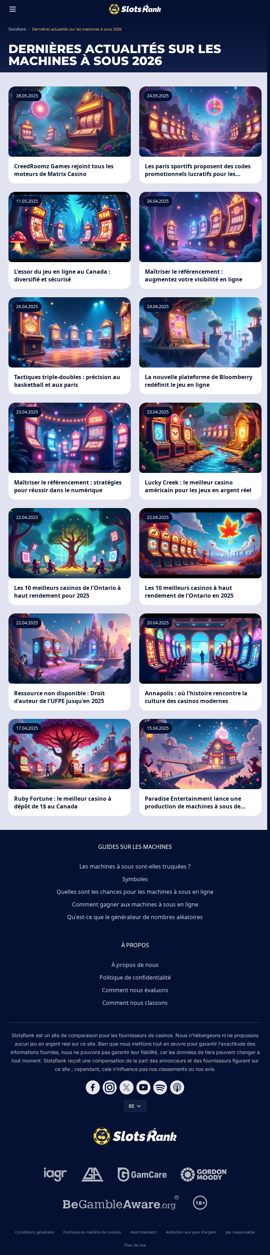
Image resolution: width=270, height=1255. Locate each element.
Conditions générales (34, 1232)
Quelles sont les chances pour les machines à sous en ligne (135, 892)
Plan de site (135, 1245)
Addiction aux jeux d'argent (191, 1232)
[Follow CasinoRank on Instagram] (110, 1087)
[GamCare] (142, 1175)
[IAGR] (55, 1175)
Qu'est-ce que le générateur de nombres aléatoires (135, 917)
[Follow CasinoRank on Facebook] (93, 1087)
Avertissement (143, 1232)
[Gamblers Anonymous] (92, 1175)
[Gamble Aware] (121, 1203)
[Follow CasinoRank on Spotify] (160, 1087)
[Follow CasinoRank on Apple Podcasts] (177, 1087)
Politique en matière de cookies (92, 1232)
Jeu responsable (240, 1232)
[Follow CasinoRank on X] (127, 1087)
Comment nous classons (135, 1003)
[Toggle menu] (13, 9)
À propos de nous (135, 965)
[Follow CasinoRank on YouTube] (143, 1087)
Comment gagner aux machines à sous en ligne (135, 904)
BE (132, 1106)
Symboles (135, 879)
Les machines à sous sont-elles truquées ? (135, 866)
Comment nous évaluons (135, 990)
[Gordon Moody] (203, 1175)
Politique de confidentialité (135, 977)
